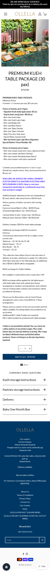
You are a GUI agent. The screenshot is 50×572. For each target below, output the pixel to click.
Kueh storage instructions (19, 380)
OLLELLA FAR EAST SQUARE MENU (25, 512)
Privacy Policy (25, 498)
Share (25, 365)
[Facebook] (23, 554)
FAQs (25, 509)
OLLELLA (28, 565)
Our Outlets (25, 505)
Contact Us (25, 502)
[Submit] (42, 540)
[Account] (40, 14)
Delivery (8, 399)
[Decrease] (20, 348)
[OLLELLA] (25, 14)
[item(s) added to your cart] (45, 14)
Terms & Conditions (25, 495)
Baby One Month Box (16, 409)
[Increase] (30, 348)
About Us (25, 491)
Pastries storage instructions (21, 389)
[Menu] (6, 14)
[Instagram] (27, 554)
